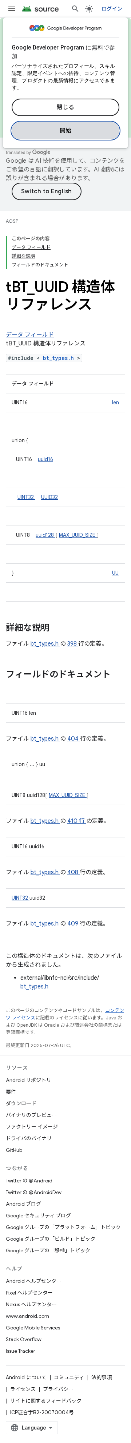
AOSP (12, 221)
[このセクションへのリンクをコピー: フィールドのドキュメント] (13, 686)
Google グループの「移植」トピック (48, 1250)
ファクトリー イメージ (32, 1126)
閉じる (65, 107)
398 (72, 643)
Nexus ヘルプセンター (31, 1304)
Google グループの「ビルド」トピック (50, 1239)
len (115, 402)
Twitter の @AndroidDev (33, 1192)
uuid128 (45, 535)
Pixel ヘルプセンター (29, 1292)
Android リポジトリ (28, 1080)
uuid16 (45, 459)
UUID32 (49, 497)
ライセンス (23, 1389)
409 (73, 923)
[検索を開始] (75, 8)
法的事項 (101, 1377)
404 (73, 738)
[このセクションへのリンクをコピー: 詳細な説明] (59, 628)
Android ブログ (23, 1204)
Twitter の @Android (29, 1180)
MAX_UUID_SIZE (78, 535)
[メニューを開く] (11, 8)
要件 (11, 1092)
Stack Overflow (23, 1339)
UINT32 (26, 497)
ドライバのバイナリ (29, 1138)
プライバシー (58, 1389)
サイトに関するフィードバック (46, 1401)
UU (115, 573)
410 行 (76, 821)
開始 (66, 130)
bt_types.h (60, 357)
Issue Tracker (20, 1351)
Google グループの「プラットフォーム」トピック (63, 1227)
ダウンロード (21, 1103)
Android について (26, 1377)
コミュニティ (69, 1377)
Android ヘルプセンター (33, 1281)
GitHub (14, 1150)
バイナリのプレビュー (31, 1115)
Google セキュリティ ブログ (38, 1215)
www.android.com (27, 1316)
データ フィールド (30, 334)
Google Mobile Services (33, 1327)
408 (73, 872)
